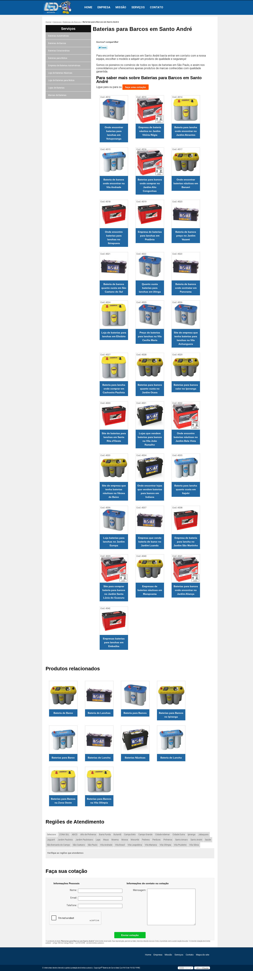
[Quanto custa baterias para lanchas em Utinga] (150, 266)
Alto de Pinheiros (88, 834)
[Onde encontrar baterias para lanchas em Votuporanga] (114, 109)
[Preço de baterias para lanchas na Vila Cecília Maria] (150, 314)
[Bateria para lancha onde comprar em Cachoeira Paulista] (114, 367)
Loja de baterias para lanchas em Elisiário (113, 334)
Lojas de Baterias (56, 88)
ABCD (74, 834)
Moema (115, 840)
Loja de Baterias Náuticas (60, 73)
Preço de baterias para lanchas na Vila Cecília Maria (150, 336)
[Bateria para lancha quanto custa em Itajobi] (186, 468)
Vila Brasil (120, 845)
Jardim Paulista (65, 840)
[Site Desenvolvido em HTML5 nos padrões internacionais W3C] (185, 968)
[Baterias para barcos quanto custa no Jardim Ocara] (150, 367)
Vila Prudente (180, 845)
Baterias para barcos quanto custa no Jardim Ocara (150, 388)
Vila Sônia (194, 845)
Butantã (117, 834)
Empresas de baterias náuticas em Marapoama (150, 590)
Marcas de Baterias (57, 95)
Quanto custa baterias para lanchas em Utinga (150, 288)
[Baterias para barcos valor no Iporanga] (186, 367)
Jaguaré (51, 840)
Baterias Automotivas (58, 36)
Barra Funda (105, 834)
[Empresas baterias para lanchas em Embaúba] (114, 621)
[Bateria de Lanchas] (99, 695)
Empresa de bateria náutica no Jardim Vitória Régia (150, 131)
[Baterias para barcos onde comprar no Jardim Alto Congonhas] (150, 161)
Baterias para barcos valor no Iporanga (186, 386)
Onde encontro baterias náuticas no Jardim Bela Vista (186, 437)
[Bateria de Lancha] (171, 740)
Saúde (208, 840)
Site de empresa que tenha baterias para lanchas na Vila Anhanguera (186, 338)
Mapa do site (202, 954)
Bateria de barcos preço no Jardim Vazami (185, 235)
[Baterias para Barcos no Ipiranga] (171, 695)
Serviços (138, 7)
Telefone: (72, 905)
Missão (120, 7)
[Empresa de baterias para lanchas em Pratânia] (150, 214)
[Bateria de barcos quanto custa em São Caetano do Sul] (114, 266)
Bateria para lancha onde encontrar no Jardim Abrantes (185, 131)
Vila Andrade (106, 845)
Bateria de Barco (63, 713)
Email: (74, 897)
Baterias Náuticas (135, 757)
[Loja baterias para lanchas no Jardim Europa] (114, 520)
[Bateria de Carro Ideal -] (62, 7)
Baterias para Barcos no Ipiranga (171, 715)
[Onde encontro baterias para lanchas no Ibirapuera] (114, 214)
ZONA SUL (64, 834)
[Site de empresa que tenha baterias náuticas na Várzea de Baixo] (114, 468)
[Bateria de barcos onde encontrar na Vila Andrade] (114, 161)
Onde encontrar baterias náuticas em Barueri (185, 183)
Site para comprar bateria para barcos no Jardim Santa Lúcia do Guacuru (113, 592)
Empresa (103, 7)
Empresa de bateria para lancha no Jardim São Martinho (186, 541)
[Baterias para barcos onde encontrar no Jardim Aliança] (186, 568)
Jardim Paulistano (84, 840)
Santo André (196, 840)
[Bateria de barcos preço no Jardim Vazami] (186, 214)
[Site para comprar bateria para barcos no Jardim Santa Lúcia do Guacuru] (114, 568)
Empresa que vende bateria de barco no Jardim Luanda (149, 541)
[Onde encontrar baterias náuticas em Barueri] (186, 161)
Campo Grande (145, 834)
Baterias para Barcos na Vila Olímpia (99, 800)
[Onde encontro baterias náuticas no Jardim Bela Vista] (186, 415)
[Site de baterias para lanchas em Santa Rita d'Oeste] (114, 415)
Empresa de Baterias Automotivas (64, 65)
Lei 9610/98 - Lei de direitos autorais (89, 943)
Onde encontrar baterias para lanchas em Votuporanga (114, 133)
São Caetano (79, 845)
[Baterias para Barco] (63, 740)
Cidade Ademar (162, 834)
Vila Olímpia (165, 845)
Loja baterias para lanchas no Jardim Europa (114, 541)
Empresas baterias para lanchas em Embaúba (114, 642)
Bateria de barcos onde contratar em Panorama (186, 288)
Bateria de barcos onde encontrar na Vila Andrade (114, 183)
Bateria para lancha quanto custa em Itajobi (185, 489)
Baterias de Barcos (57, 43)
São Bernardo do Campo (58, 845)
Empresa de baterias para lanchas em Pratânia (150, 235)
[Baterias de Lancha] (99, 740)
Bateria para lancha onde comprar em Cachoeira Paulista (113, 388)
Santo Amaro (181, 840)
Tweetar (102, 47)
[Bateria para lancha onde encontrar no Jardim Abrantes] (186, 109)
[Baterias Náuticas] (135, 740)
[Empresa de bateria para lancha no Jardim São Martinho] (186, 520)
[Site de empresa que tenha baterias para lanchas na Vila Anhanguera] (186, 314)
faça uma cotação (135, 87)
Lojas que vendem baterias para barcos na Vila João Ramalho (150, 439)
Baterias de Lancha (99, 757)
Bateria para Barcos (135, 713)
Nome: (74, 890)
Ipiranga (191, 834)
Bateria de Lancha (171, 757)
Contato (156, 7)
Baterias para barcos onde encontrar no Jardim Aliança (186, 590)
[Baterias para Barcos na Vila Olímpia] (99, 781)
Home (88, 7)
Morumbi (135, 840)
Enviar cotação (130, 935)
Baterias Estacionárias (59, 51)
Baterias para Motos (57, 58)
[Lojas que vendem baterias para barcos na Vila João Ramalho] (150, 415)
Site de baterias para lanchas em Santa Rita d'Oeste (114, 437)
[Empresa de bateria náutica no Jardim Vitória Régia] (150, 109)
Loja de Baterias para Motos (61, 80)
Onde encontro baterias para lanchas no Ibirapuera (114, 237)
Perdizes (156, 840)
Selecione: (51, 834)
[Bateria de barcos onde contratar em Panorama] (186, 266)
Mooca (125, 840)
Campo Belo (129, 834)
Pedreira (146, 840)
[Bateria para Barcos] (135, 695)
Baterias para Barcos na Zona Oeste (63, 800)
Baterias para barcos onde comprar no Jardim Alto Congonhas (150, 185)
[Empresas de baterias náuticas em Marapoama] (150, 568)
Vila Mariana (151, 845)
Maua (106, 840)
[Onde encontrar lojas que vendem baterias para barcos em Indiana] (150, 468)
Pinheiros (168, 840)
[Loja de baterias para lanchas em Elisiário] (114, 314)
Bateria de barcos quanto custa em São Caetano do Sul (113, 288)
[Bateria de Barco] (63, 695)
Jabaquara (203, 834)
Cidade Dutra (179, 834)
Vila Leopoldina (135, 845)
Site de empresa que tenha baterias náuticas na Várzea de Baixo (114, 491)
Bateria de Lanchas (99, 713)
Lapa (98, 840)
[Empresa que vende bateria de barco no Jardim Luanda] (150, 520)
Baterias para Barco (63, 757)
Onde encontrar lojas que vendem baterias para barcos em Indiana (149, 491)
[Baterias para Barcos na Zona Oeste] (63, 781)
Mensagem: (140, 890)
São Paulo (92, 845)
